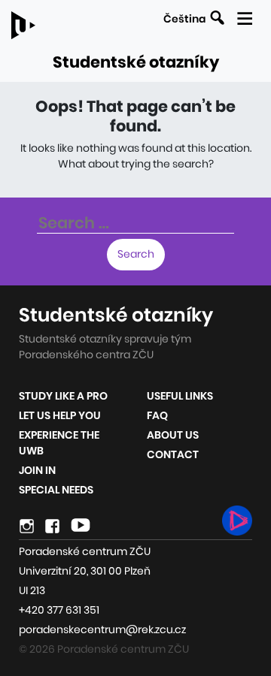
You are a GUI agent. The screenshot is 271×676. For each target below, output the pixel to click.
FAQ (157, 415)
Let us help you (60, 415)
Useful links (180, 395)
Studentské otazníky (136, 62)
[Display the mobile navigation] (244, 16)
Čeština (184, 18)
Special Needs (56, 489)
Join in (37, 470)
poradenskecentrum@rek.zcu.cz (102, 629)
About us (173, 434)
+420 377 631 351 (59, 609)
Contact (173, 454)
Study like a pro (63, 395)
